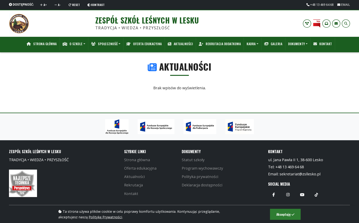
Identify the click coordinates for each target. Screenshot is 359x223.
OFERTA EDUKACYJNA (147, 43)
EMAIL (345, 5)
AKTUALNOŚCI (183, 43)
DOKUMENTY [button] (296, 43)
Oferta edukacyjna (140, 168)
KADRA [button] (251, 43)
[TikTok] (316, 194)
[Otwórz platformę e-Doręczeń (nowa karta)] (326, 23)
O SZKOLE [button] (76, 43)
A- (59, 5)
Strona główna (137, 159)
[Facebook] (273, 194)
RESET (75, 5)
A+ (45, 5)
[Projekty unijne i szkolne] (307, 23)
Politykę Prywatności (105, 217)
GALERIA (276, 43)
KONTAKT (325, 43)
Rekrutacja (133, 185)
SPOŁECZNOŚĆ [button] (107, 43)
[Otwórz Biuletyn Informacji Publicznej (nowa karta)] (317, 23)
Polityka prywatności (200, 176)
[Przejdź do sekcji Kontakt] (336, 23)
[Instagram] (288, 194)
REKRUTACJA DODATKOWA (223, 43)
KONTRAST (97, 5)
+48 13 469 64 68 (321, 5)
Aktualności (134, 176)
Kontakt (131, 193)
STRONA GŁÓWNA (45, 43)
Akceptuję (284, 214)
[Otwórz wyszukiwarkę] (346, 23)
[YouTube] (302, 194)
